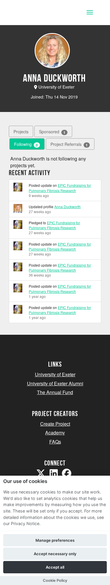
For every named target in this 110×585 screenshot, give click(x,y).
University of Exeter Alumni (55, 383)
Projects (20, 131)
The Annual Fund (55, 392)
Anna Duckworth (67, 206)
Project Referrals (69, 144)
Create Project (55, 423)
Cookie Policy (55, 580)
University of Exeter (55, 374)
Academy (55, 432)
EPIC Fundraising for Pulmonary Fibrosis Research (60, 188)
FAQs (55, 441)
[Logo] (33, 13)
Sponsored (52, 132)
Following (26, 144)
